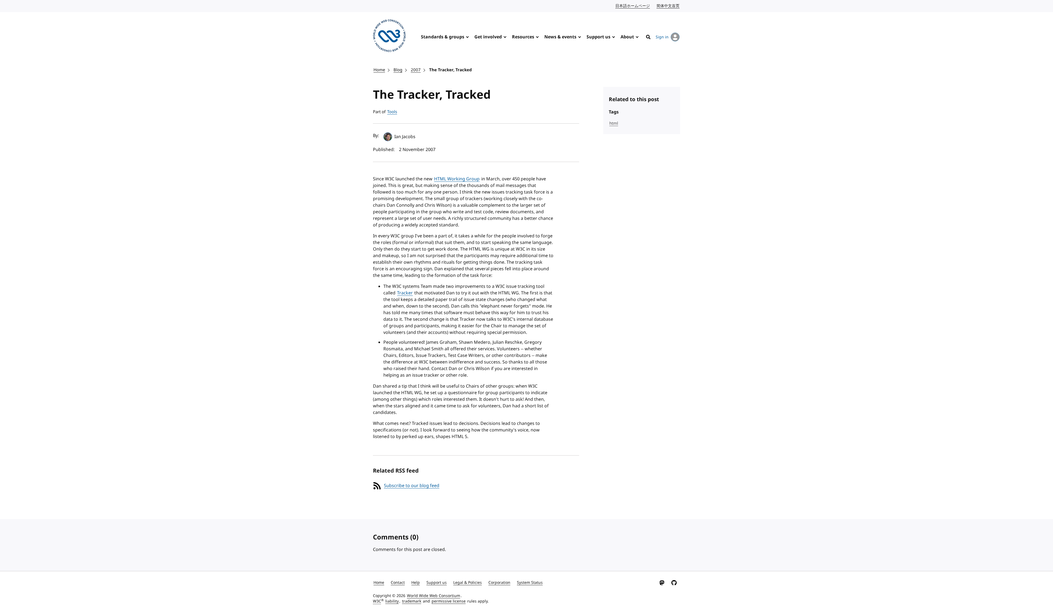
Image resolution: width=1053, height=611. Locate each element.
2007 (416, 70)
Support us (598, 37)
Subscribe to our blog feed (411, 485)
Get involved (488, 37)
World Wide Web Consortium (433, 596)
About (627, 37)
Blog (398, 70)
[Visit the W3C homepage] (389, 36)
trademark (411, 601)
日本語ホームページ (632, 6)
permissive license (449, 601)
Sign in (662, 37)
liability (392, 601)
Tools (392, 112)
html (613, 123)
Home (379, 70)
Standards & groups (442, 37)
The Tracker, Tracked (450, 70)
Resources (523, 37)
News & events (560, 37)
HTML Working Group (457, 179)
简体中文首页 (668, 6)
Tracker (405, 293)
